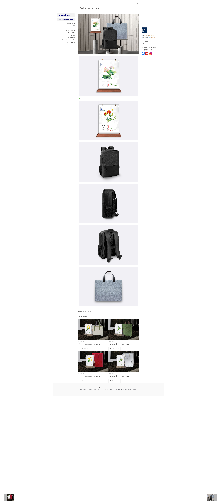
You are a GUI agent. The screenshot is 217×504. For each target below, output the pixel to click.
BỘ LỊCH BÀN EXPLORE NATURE (90, 344)
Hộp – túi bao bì (70, 42)
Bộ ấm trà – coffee (121, 389)
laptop (73, 30)
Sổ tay (73, 25)
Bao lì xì (112, 389)
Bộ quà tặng (71, 23)
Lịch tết (106, 389)
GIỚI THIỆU (145, 41)
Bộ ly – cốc (71, 32)
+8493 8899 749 (147, 50)
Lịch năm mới (71, 37)
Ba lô (73, 28)
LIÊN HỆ (144, 44)
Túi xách (67, 30)
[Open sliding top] (215, 2)
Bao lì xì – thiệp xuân (68, 40)
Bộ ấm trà (72, 35)
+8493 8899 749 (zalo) (118, 387)
